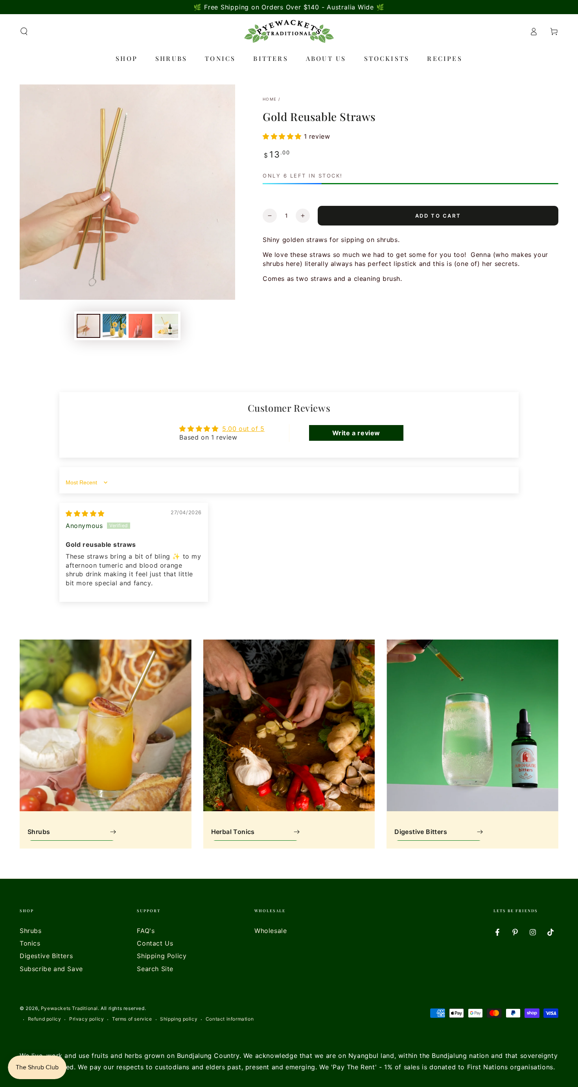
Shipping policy (178, 1019)
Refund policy (44, 1019)
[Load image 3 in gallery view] (140, 326)
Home (269, 99)
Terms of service (132, 1019)
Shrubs (31, 931)
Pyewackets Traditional (69, 1008)
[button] (24, 31)
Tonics (30, 943)
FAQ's (146, 931)
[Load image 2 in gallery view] (114, 326)
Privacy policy (86, 1019)
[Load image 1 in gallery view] (88, 326)
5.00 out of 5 (243, 429)
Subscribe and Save (51, 969)
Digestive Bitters (46, 956)
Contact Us (155, 943)
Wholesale (270, 931)
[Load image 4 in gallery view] (166, 326)
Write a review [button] (356, 433)
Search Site (155, 969)
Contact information (230, 1019)
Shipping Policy (161, 956)
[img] (85, 513)
